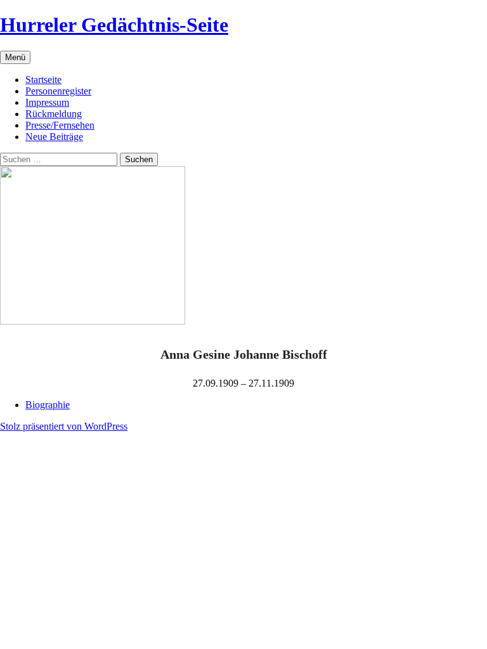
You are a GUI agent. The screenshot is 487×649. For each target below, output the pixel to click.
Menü (15, 57)
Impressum (47, 102)
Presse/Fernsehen (59, 125)
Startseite (43, 79)
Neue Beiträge (54, 136)
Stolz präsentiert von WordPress (63, 426)
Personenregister (58, 91)
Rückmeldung (53, 113)
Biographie (47, 404)
